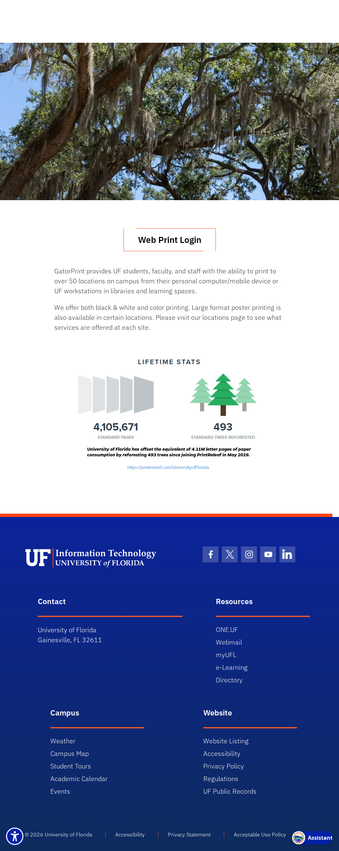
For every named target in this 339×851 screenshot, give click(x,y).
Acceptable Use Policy (260, 834)
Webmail (229, 642)
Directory (229, 679)
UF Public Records (230, 791)
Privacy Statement (189, 834)
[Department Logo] (97, 558)
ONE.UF (227, 629)
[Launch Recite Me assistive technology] (14, 836)
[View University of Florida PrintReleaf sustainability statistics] (169, 414)
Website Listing (226, 740)
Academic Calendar (79, 778)
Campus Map (69, 753)
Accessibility (221, 753)
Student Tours (70, 766)
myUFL (226, 654)
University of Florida (68, 834)
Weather (62, 740)
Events (60, 791)
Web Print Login (169, 239)
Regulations (220, 778)
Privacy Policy (223, 766)
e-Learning (232, 667)
